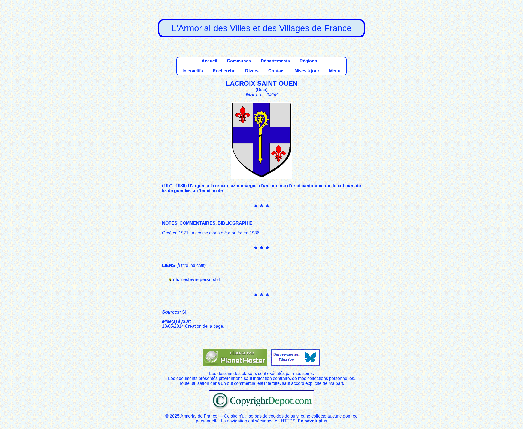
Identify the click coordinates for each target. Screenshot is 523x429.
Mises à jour (306, 70)
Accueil (209, 61)
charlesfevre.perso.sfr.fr (197, 279)
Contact (276, 70)
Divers (252, 70)
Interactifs (193, 70)
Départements (275, 61)
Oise (261, 89)
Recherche (224, 70)
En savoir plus (312, 421)
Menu (334, 70)
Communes (239, 61)
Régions (308, 61)
